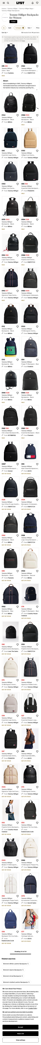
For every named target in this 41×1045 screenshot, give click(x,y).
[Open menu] (4, 3)
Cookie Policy (32, 1008)
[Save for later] (17, 66)
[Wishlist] (37, 3)
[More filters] (4, 28)
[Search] (8, 3)
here (23, 41)
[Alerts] (32, 3)
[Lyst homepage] (20, 3)
